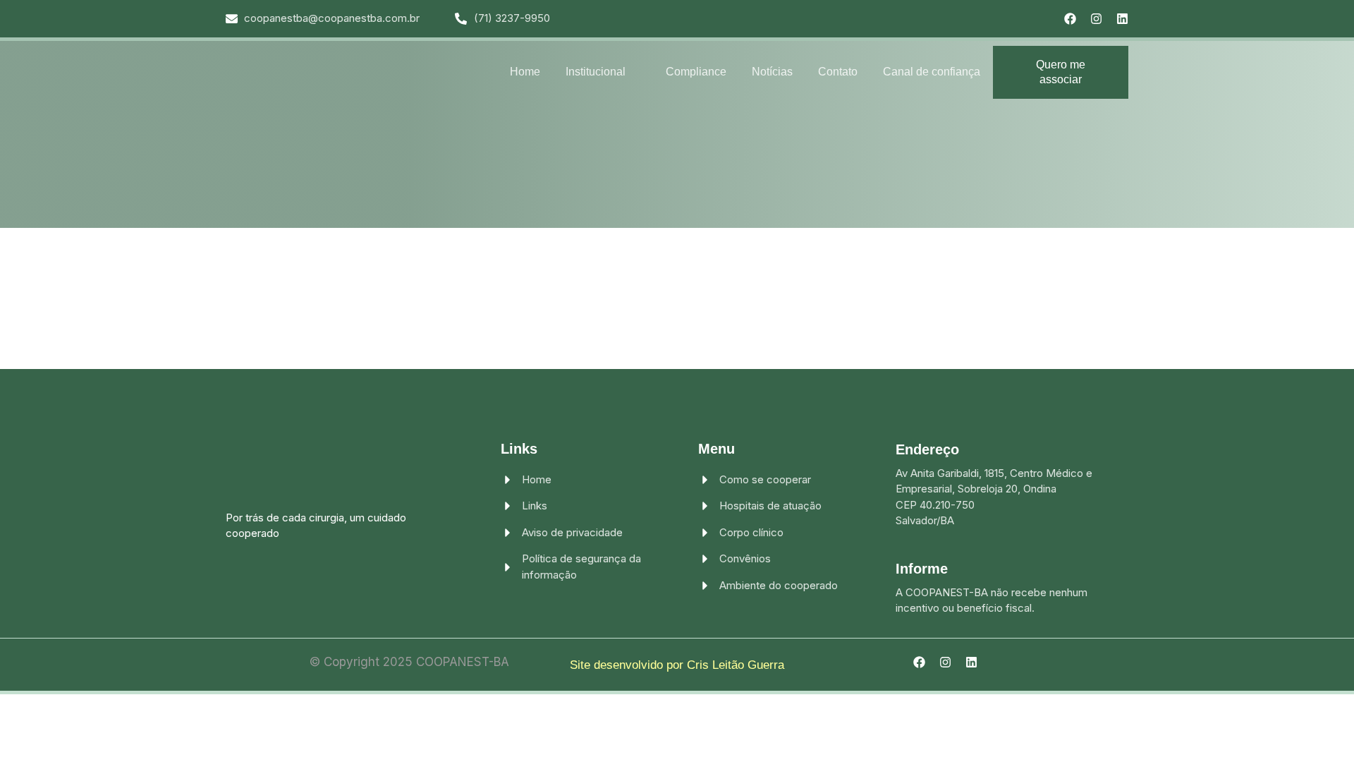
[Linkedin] (1122, 19)
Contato (838, 72)
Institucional (596, 72)
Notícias (772, 72)
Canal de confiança (931, 72)
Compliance (696, 72)
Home (525, 72)
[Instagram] (1096, 19)
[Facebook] (1070, 19)
